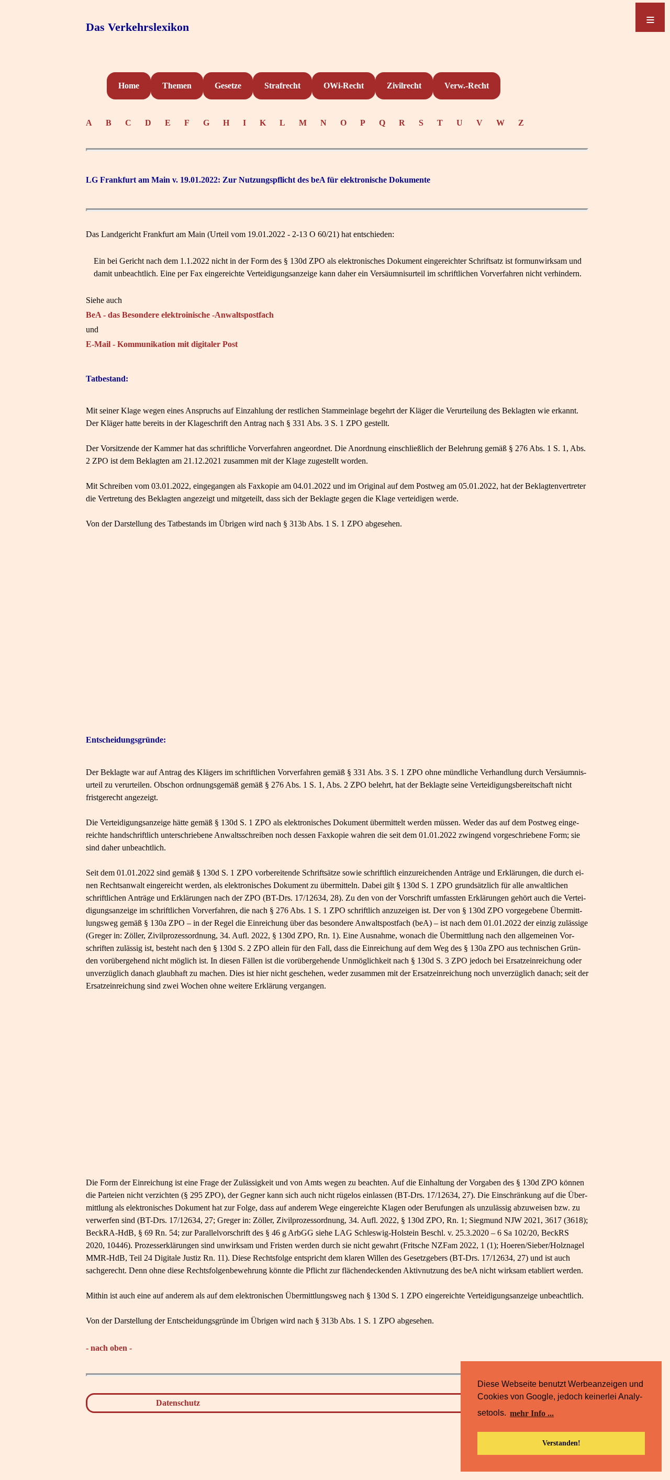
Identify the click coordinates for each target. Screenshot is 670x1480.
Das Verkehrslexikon (137, 26)
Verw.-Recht (466, 85)
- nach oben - (109, 1347)
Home (128, 85)
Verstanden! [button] (561, 1443)
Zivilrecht (404, 85)
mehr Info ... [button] (532, 1413)
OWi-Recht (343, 85)
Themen (177, 85)
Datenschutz (178, 1402)
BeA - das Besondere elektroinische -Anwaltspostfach (180, 314)
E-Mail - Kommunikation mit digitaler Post (162, 344)
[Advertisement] (337, 628)
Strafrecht (282, 85)
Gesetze (228, 85)
